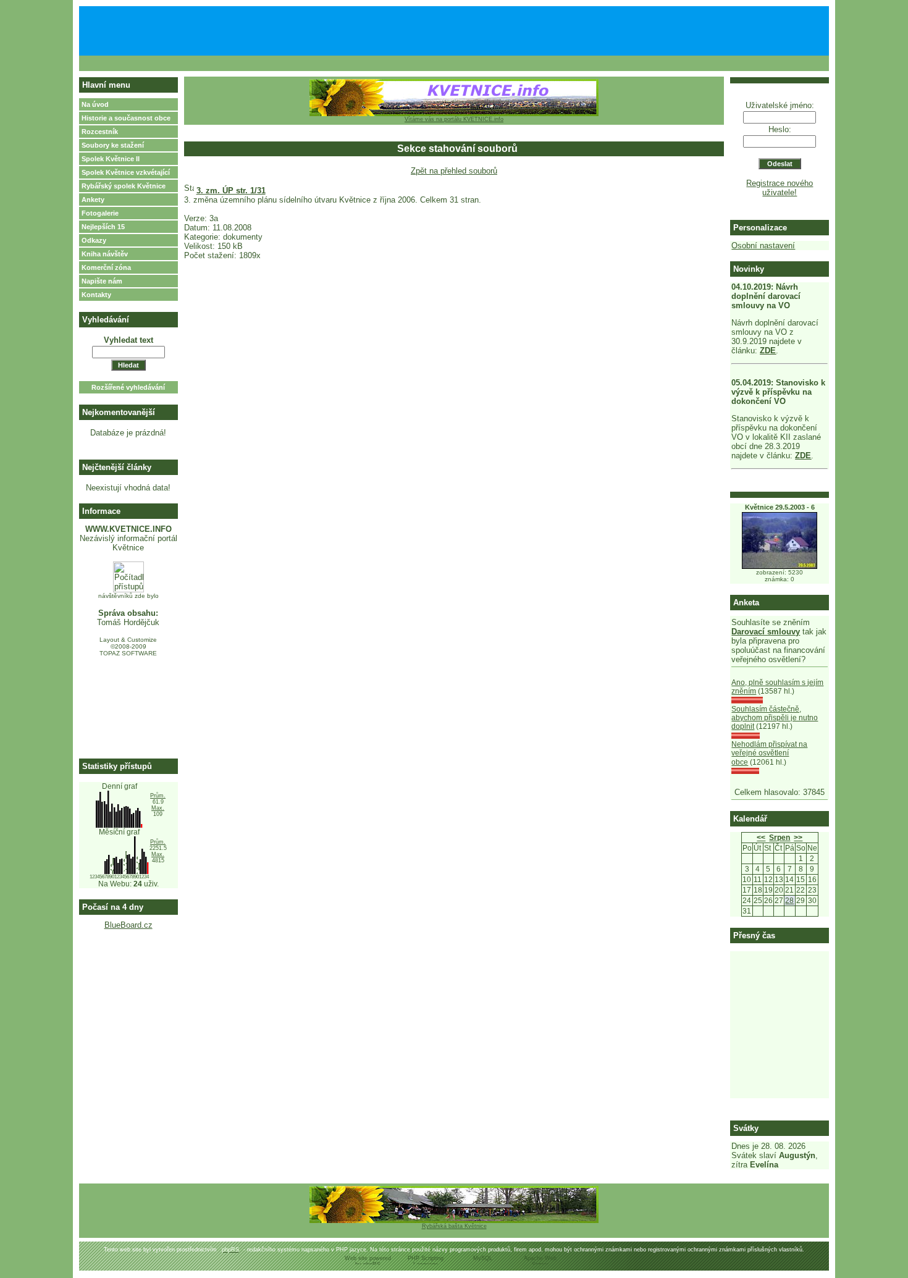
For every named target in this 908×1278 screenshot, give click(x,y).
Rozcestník (100, 131)
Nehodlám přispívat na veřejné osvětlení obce (769, 753)
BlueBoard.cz (128, 925)
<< (761, 837)
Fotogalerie (100, 213)
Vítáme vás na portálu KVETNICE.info (454, 119)
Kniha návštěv (105, 254)
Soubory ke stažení (113, 145)
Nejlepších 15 (103, 226)
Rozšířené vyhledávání (128, 387)
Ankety (93, 199)
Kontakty (96, 294)
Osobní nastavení (763, 245)
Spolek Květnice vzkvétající (126, 172)
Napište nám (102, 281)
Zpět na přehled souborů (454, 170)
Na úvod (95, 104)
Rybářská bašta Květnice (454, 1226)
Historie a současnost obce (126, 118)
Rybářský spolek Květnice (124, 186)
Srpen (779, 837)
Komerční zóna (106, 267)
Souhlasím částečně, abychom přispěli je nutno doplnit (774, 718)
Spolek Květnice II (111, 158)
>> (798, 837)
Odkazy (94, 240)
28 (789, 900)
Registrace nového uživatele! (779, 188)
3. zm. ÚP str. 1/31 (231, 190)
